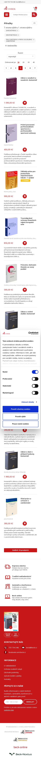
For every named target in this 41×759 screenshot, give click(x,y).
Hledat (34, 14)
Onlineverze (7, 634)
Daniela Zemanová (10, 98)
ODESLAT (30, 702)
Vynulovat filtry (12, 45)
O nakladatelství (10, 666)
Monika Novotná (9, 472)
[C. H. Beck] (12, 8)
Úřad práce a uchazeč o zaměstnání (26, 501)
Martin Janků (8, 192)
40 (34, 62)
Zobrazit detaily (28, 402)
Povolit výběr (20, 416)
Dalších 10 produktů (20, 550)
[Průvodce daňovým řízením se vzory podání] (11, 273)
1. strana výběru (25, 27)
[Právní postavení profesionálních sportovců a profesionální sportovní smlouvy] (11, 133)
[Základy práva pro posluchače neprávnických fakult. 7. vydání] (11, 180)
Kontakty (7, 679)
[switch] (35, 379)
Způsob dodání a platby (12, 676)
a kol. (14, 192)
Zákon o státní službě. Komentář (28, 313)
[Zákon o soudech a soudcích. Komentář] (11, 86)
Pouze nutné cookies (20, 424)
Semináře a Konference (21, 585)
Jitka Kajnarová (31, 285)
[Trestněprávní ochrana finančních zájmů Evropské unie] (11, 226)
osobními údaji (9, 710)
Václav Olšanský (20, 472)
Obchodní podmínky (11, 672)
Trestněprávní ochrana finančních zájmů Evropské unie (28, 221)
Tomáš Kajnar (21, 285)
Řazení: (20, 53)
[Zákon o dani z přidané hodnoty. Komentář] (11, 460)
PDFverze (16, 634)
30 (28, 62)
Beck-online (17, 596)
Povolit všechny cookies (20, 409)
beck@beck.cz (31, 647)
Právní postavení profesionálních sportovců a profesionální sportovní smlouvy (28, 129)
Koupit (25, 103)
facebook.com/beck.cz (17, 652)
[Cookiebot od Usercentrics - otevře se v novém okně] (28, 333)
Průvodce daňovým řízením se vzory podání (28, 267)
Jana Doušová (8, 519)
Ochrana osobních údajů (13, 669)
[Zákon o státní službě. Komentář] (11, 320)
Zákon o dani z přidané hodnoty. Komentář (28, 454)
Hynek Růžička (8, 145)
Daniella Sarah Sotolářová (12, 238)
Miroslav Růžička (26, 238)
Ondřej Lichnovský (10, 285)
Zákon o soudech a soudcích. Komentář (29, 79)
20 (23, 62)
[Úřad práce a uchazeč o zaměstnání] (11, 507)
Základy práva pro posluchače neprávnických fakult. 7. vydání (28, 174)
